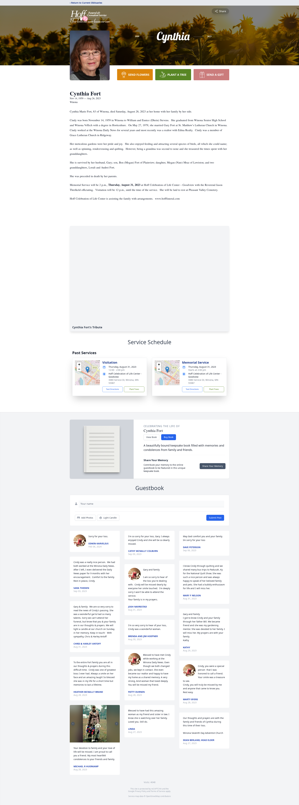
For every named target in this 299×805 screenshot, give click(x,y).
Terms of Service (158, 791)
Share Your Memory (212, 466)
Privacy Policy (141, 791)
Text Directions (112, 389)
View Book (151, 437)
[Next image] (117, 724)
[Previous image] (73, 724)
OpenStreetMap (153, 796)
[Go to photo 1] (93, 740)
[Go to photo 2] (94, 740)
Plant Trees (134, 389)
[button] (87, 369)
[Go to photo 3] (96, 740)
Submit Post (215, 517)
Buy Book (168, 437)
